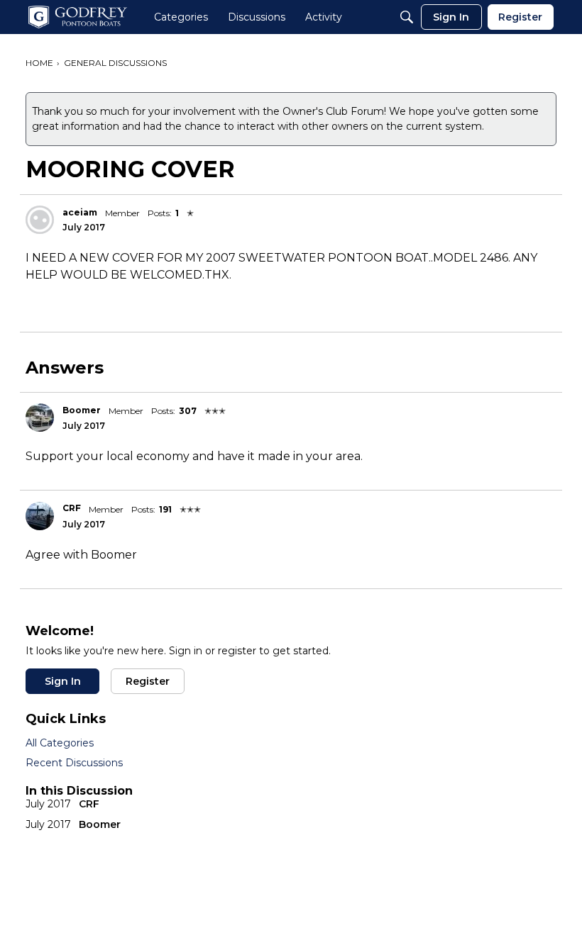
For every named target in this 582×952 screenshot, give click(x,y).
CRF (71, 508)
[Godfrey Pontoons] (77, 17)
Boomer (81, 410)
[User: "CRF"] (40, 516)
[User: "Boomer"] (40, 417)
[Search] (406, 17)
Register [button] (148, 681)
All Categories (60, 743)
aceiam (79, 212)
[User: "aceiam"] (40, 220)
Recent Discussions (74, 762)
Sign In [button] (63, 681)
